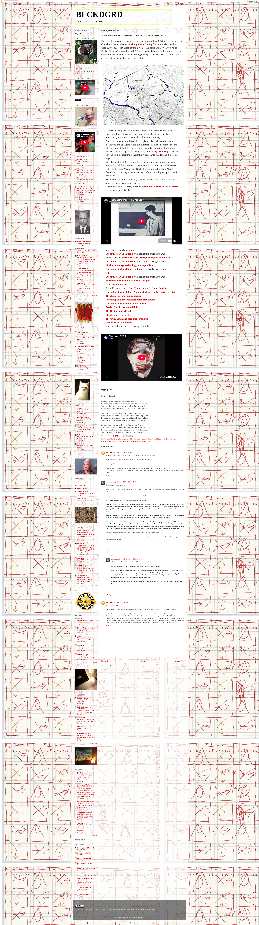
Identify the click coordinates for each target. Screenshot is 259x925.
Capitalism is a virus (116, 284)
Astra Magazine (82, 491)
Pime (78, 726)
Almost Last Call (82, 889)
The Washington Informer (85, 801)
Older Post (179, 661)
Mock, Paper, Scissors (84, 241)
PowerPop (80, 558)
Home (143, 661)
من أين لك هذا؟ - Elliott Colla (86, 848)
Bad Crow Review (83, 698)
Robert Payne (110, 452)
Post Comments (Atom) (117, 666)
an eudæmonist (82, 488)
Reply (108, 475)
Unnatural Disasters (83, 199)
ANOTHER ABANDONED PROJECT (86, 879)
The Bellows (81, 627)
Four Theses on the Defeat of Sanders (147, 288)
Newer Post (106, 661)
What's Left (81, 717)
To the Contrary (82, 256)
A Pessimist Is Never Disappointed (84, 566)
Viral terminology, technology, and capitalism (129, 265)
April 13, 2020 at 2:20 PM (124, 452)
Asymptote (80, 357)
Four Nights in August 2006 (86, 250)
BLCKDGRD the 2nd (84, 887)
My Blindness (113, 441)
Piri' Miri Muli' (82, 160)
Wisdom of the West (83, 853)
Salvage (79, 636)
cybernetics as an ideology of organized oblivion (145, 257)
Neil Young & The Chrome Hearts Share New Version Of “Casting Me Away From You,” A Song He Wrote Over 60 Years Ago (86, 549)
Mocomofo (104, 441)
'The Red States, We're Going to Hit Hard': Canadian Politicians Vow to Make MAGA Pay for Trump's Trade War (86, 274)
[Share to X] (128, 436)
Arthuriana (80, 435)
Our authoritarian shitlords (120, 269)
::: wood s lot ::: (82, 485)
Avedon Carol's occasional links (122, 307)
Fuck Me (169, 439)
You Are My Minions (84, 858)
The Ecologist (81, 178)
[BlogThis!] (126, 436)
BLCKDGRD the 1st (84, 894)
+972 (78, 482)
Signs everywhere (82, 332)
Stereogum (80, 543)
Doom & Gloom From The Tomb (86, 338)
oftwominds (81, 169)
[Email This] (124, 436)
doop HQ (80, 618)
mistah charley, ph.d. (113, 482)
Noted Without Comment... (85, 560)
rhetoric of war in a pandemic (125, 296)
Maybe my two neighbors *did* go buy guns (128, 280)
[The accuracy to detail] (84, 882)
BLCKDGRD (99, 14)
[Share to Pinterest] (132, 436)
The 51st (80, 772)
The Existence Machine (84, 863)
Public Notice (81, 444)
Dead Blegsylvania (159, 439)
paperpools (80, 645)
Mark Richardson (83, 733)
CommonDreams (82, 268)
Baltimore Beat (82, 823)
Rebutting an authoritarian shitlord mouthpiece (130, 299)
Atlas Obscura (82, 498)
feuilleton (112, 315)
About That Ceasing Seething (115, 439)
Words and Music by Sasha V (86, 869)
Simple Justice (81, 366)
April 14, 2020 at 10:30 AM (134, 559)
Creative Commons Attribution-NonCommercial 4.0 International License (130, 909)
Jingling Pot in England (84, 500)
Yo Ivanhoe (80, 248)
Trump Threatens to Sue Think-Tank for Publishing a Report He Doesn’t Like (86, 190)
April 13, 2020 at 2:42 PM (128, 482)
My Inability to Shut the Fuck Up (139, 441)
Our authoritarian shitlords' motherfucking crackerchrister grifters (141, 292)
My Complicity (123, 441)
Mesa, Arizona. (82, 728)
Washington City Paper (84, 785)
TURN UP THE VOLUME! (86, 531)
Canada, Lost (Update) (84, 368)
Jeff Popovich (90, 909)
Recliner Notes (82, 575)
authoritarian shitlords (122, 253)
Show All (94, 204)
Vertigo (79, 426)
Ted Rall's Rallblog (83, 417)
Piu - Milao (80, 341)
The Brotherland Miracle (119, 311)
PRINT (79, 408)
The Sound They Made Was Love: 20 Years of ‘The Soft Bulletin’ (85, 737)
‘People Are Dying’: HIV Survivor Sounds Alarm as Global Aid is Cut (85, 805)
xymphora (80, 331)
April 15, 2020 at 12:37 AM (124, 602)
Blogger (140, 917)
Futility (175, 439)
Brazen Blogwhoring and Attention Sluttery (139, 439)
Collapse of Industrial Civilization (84, 707)
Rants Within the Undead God (85, 347)
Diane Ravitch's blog (84, 187)
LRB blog (80, 197)
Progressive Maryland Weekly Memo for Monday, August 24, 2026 (85, 816)
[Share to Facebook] (130, 436)
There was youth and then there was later (127, 318)
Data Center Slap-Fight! (84, 243)
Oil (107, 273)
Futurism (80, 283)
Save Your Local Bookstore (120, 322)
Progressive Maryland (84, 812)
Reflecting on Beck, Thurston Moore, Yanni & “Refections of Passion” (85, 579)
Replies (110, 555)
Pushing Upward (82, 654)
